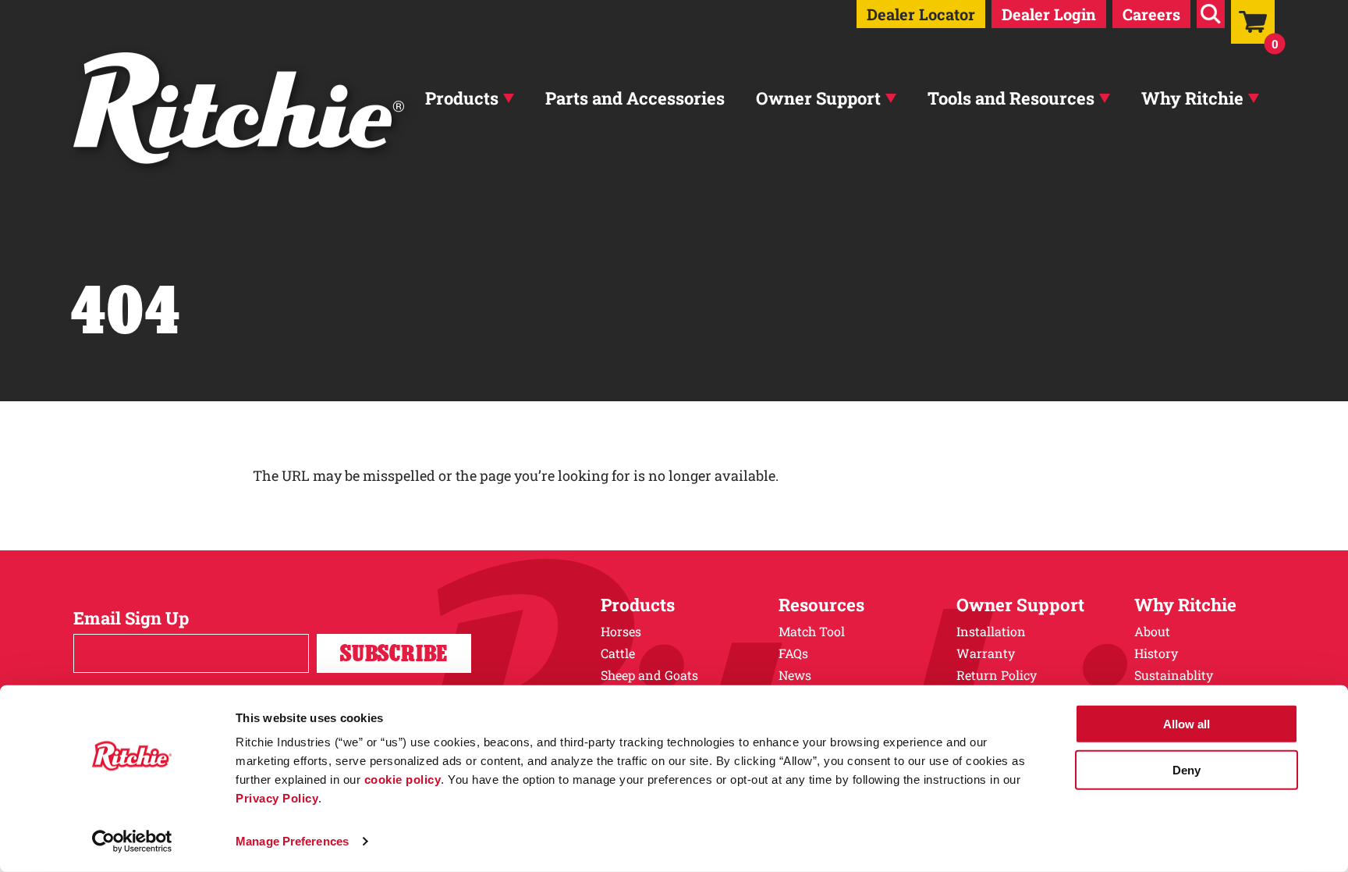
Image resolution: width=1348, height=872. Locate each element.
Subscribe (394, 653)
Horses (621, 631)
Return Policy (996, 675)
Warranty (985, 653)
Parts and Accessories (635, 98)
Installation (991, 631)
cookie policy (403, 779)
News (795, 675)
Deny (1186, 769)
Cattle (618, 653)
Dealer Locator (921, 14)
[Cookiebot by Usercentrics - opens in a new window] (132, 841)
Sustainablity (1173, 675)
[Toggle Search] (1211, 14)
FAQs (793, 653)
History (1156, 653)
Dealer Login (1049, 14)
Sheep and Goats (649, 675)
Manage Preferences (292, 841)
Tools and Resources (1011, 98)
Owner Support (818, 98)
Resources (821, 604)
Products (461, 98)
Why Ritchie (1192, 98)
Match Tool (812, 631)
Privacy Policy (277, 798)
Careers (1151, 14)
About (1152, 631)
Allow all (1186, 724)
